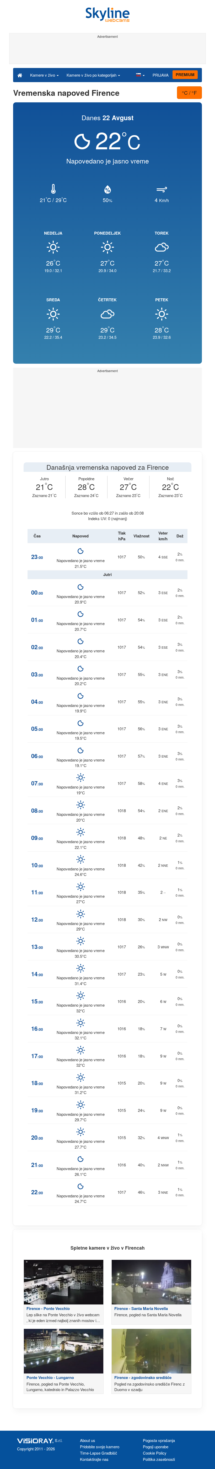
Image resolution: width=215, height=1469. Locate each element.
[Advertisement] (106, 52)
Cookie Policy (154, 1453)
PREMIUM (185, 74)
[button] (140, 74)
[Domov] (19, 74)
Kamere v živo (43, 75)
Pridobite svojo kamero (99, 1446)
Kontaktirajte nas (94, 1459)
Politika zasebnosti (159, 1459)
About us (87, 1440)
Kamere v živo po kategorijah (92, 75)
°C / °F (189, 92)
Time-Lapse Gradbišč (98, 1453)
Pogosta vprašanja (159, 1440)
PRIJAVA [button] (161, 75)
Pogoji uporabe (155, 1446)
